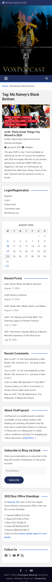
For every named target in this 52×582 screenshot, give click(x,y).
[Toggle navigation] (6, 78)
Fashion (16, 117)
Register (8, 196)
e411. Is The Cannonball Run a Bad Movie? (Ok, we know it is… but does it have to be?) (24, 363)
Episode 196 (13, 502)
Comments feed (12, 208)
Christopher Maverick (27, 575)
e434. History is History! (15, 295)
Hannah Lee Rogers (13, 143)
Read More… (29, 438)
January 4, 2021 (14, 147)
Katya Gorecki (30, 139)
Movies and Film (12, 121)
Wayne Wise (17, 139)
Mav (9, 139)
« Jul (6, 266)
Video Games (21, 125)
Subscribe (14, 480)
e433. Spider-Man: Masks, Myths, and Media (24, 306)
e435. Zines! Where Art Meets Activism (22, 284)
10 (7, 246)
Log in (7, 200)
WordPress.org (11, 213)
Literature (26, 117)
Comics (8, 117)
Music (23, 121)
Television (9, 125)
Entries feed (10, 204)
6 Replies (29, 147)
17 (7, 251)
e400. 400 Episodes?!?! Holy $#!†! (29, 382)
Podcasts (32, 121)
